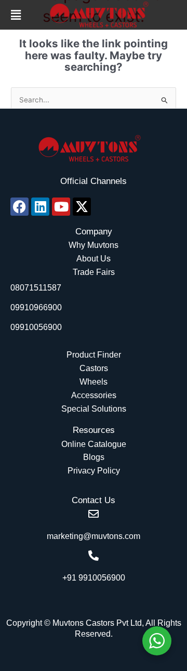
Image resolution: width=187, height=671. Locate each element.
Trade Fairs (94, 272)
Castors (93, 368)
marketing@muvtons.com (93, 536)
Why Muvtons (93, 245)
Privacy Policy (94, 470)
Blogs (93, 457)
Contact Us (93, 500)
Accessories (93, 395)
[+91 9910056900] (93, 555)
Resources (94, 430)
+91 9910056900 (93, 577)
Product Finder (93, 354)
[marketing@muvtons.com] (93, 514)
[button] (15, 14)
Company (93, 231)
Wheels (93, 381)
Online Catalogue (93, 444)
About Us (93, 258)
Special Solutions (93, 408)
